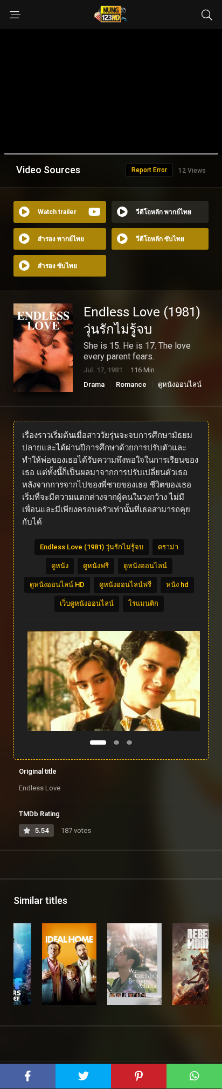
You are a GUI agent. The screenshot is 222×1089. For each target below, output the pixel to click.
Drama (94, 384)
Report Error (149, 170)
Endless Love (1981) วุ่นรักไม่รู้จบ (91, 547)
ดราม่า (168, 547)
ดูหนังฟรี (96, 566)
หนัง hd (177, 585)
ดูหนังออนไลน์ (180, 384)
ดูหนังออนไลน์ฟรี (125, 585)
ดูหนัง (59, 566)
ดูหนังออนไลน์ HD (57, 585)
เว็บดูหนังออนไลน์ (87, 603)
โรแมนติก (143, 603)
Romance (131, 384)
